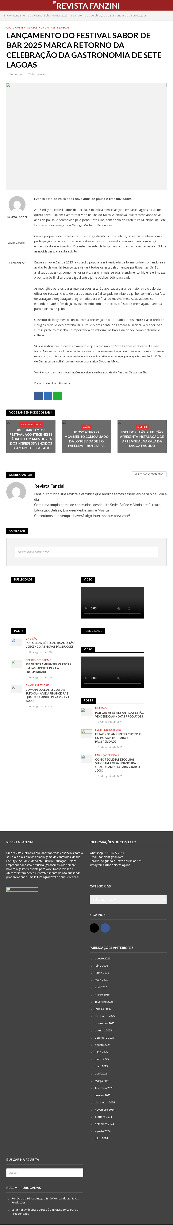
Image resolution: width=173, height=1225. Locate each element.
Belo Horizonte (31, 424)
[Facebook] (105, 928)
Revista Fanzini (17, 217)
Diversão (31, 638)
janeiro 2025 (103, 1095)
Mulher (142, 426)
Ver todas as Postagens (149, 474)
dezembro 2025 (105, 1016)
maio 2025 (101, 1066)
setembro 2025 (104, 1037)
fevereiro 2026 (104, 1002)
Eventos (25, 27)
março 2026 (102, 994)
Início (7, 15)
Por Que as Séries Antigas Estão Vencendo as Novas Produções (50, 644)
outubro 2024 (103, 1117)
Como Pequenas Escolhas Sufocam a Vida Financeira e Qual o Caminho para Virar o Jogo (48, 695)
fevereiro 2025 (104, 1088)
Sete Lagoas (61, 27)
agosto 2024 (102, 1131)
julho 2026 (101, 965)
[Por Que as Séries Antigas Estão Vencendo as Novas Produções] (16, 642)
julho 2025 (101, 1052)
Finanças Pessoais (37, 685)
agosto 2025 (102, 1045)
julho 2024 (101, 1138)
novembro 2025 (105, 1023)
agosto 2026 (102, 958)
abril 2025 (101, 1073)
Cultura (12, 27)
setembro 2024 (104, 1124)
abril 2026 (101, 987)
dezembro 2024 (105, 1102)
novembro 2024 (105, 1109)
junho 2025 (102, 1059)
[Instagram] (94, 928)
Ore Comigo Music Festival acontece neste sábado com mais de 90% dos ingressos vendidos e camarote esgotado (31, 439)
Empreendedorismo (38, 660)
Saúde (86, 426)
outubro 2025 (103, 1030)
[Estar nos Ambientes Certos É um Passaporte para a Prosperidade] (16, 663)
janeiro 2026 (103, 1009)
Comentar (15, 74)
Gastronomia (41, 27)
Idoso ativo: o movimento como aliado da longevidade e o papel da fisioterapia (86, 439)
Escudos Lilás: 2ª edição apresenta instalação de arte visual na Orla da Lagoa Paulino (142, 439)
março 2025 (102, 1081)
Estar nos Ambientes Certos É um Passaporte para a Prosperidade (48, 668)
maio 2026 (101, 980)
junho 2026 (102, 973)
